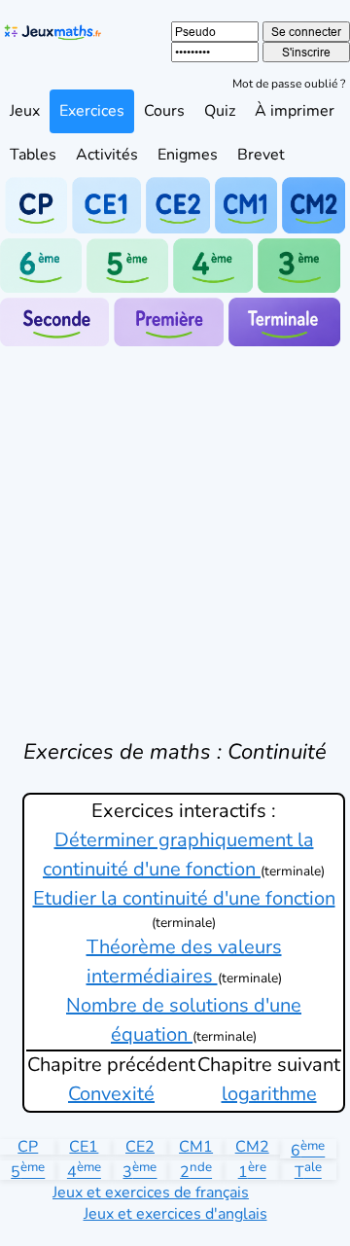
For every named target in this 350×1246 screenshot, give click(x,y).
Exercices (91, 111)
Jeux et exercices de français (150, 1192)
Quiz (219, 111)
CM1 (196, 1146)
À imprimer (294, 111)
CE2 (140, 1146)
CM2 (252, 1146)
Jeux (25, 111)
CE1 (83, 1146)
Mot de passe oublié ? (288, 83)
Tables (33, 154)
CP (28, 1146)
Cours (164, 111)
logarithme (269, 1094)
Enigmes (188, 154)
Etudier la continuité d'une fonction (184, 898)
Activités (107, 154)
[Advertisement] (175, 531)
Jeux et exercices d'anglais (175, 1214)
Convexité (111, 1094)
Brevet (261, 154)
